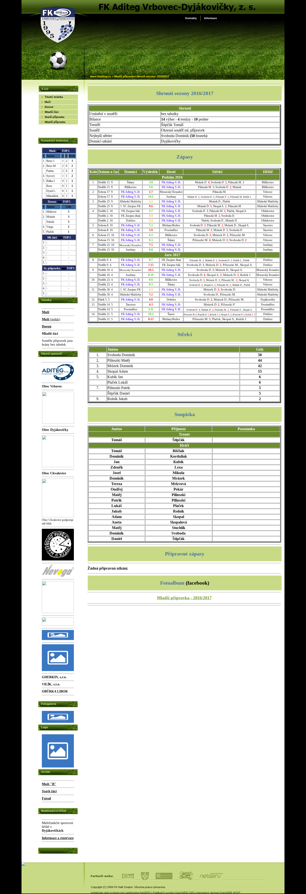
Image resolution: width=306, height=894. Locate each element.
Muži (48, 102)
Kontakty (191, 18)
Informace (210, 18)
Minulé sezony (146, 76)
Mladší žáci (52, 112)
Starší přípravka (54, 117)
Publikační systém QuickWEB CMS (173, 892)
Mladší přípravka (124, 76)
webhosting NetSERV (138, 892)
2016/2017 (163, 76)
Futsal (46, 798)
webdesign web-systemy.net (107, 892)
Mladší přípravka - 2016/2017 (184, 597)
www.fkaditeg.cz (100, 76)
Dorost (49, 107)
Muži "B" (49, 784)
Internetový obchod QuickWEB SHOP (218, 892)
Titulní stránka (54, 96)
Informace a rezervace (58, 838)
